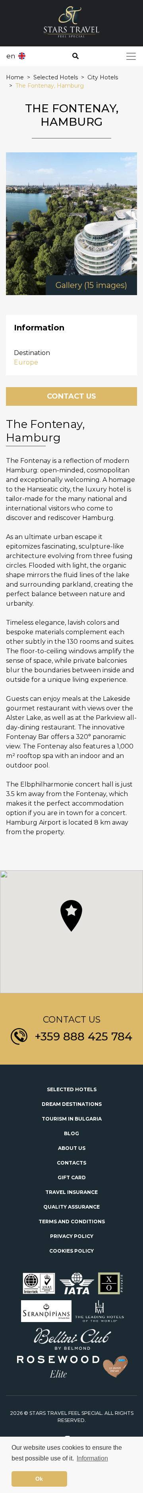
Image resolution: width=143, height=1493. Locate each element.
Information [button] (92, 1458)
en (10, 56)
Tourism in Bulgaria (72, 1119)
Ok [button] (39, 1479)
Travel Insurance (71, 1192)
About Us (71, 1148)
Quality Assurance (71, 1207)
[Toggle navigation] (131, 56)
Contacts (71, 1163)
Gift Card (72, 1177)
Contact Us (71, 396)
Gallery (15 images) (91, 285)
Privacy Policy (71, 1236)
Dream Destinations (72, 1104)
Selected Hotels (72, 1089)
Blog (71, 1133)
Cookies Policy (71, 1251)
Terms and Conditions (72, 1221)
